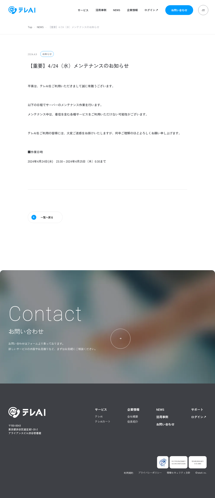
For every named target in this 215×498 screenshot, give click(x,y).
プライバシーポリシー (150, 472)
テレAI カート (81, 24)
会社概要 (132, 19)
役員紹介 (132, 24)
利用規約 (128, 473)
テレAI (77, 19)
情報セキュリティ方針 (178, 472)
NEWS (40, 27)
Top (30, 27)
